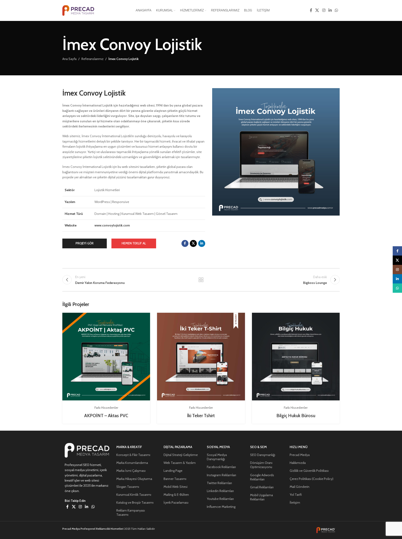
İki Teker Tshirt (201, 415)
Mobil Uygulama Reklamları (261, 497)
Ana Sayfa (69, 59)
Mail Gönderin (299, 487)
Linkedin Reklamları (220, 491)
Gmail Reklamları (262, 487)
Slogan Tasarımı (127, 487)
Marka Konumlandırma (132, 463)
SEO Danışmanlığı (262, 455)
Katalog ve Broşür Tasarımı (135, 502)
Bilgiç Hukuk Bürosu (295, 415)
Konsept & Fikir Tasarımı (133, 455)
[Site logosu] (79, 10)
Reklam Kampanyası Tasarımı (130, 512)
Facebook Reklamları (221, 467)
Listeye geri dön (201, 279)
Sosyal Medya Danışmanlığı (217, 457)
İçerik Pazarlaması (176, 502)
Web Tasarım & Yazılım (180, 463)
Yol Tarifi (296, 494)
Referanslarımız (92, 59)
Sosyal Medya (218, 447)
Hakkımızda (298, 463)
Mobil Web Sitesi (176, 487)
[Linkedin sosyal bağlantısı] (330, 10)
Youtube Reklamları (220, 499)
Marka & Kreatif (129, 447)
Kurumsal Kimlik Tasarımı (133, 494)
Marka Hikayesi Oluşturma (134, 479)
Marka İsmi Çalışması (131, 471)
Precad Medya (300, 455)
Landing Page (173, 471)
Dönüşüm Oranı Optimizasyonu (261, 465)
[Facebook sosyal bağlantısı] (311, 10)
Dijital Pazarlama (178, 447)
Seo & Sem (258, 447)
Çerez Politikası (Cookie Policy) (311, 479)
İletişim (295, 502)
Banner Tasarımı (175, 479)
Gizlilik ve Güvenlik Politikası (309, 471)
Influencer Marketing (221, 507)
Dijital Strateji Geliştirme (181, 455)
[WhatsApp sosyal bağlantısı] (336, 10)
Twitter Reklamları (219, 483)
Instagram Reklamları (221, 475)
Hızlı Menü (299, 447)
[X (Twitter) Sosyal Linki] (317, 10)
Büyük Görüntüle (144, 318)
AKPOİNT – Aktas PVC (106, 415)
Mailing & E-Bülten (176, 494)
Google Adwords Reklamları (262, 477)
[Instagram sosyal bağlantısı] (324, 10)
